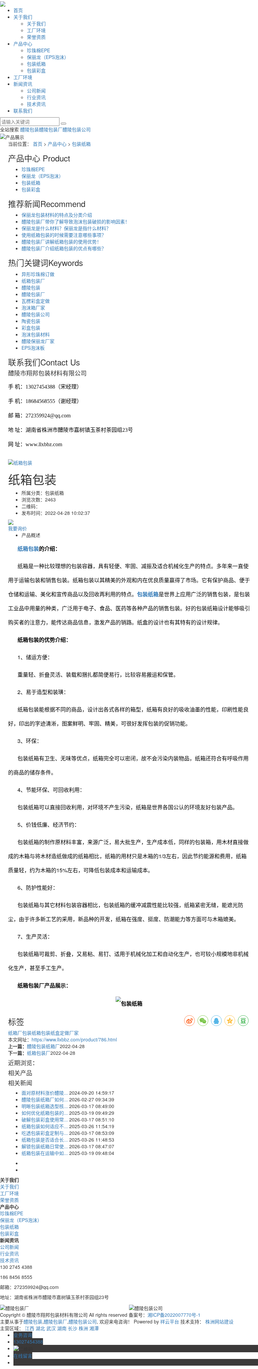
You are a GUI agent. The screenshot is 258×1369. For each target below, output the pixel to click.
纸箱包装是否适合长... (45, 1139)
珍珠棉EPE (38, 50)
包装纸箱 (36, 63)
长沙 (72, 1328)
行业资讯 (36, 97)
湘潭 (94, 1328)
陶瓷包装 (31, 321)
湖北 (40, 1328)
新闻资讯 (22, 83)
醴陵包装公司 (76, 129)
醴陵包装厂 (50, 129)
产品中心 (22, 43)
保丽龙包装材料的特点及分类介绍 (57, 214)
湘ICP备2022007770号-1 (174, 1314)
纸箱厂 (15, 1032)
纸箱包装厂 (33, 280)
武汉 (51, 1328)
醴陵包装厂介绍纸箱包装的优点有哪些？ (64, 248)
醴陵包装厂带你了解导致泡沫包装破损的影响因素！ (76, 221)
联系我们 (22, 110)
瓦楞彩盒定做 (36, 300)
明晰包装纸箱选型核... (45, 1106)
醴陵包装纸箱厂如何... (45, 1099)
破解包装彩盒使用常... (45, 1119)
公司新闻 (36, 90)
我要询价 (17, 528)
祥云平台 (169, 1321)
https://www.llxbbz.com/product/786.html (74, 1039)
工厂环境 (36, 30)
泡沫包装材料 (36, 334)
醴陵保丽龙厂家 (38, 341)
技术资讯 (36, 103)
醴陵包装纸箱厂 (43, 1046)
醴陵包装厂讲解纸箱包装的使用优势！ (61, 241)
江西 (29, 1328)
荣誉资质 (36, 36)
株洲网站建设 (219, 1321)
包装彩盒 (36, 70)
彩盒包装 (31, 327)
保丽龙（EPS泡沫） (48, 57)
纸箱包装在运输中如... (45, 1153)
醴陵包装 (29, 129)
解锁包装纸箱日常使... (45, 1146)
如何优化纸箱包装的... (45, 1112)
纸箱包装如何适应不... (45, 1126)
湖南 (62, 1328)
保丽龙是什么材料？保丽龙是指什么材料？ (66, 228)
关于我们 (22, 16)
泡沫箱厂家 (33, 307)
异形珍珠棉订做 (38, 274)
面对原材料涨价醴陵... (45, 1092)
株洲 (83, 1328)
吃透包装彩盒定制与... (45, 1133)
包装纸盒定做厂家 (60, 1032)
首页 (18, 10)
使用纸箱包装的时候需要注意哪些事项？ (64, 234)
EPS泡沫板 (33, 347)
